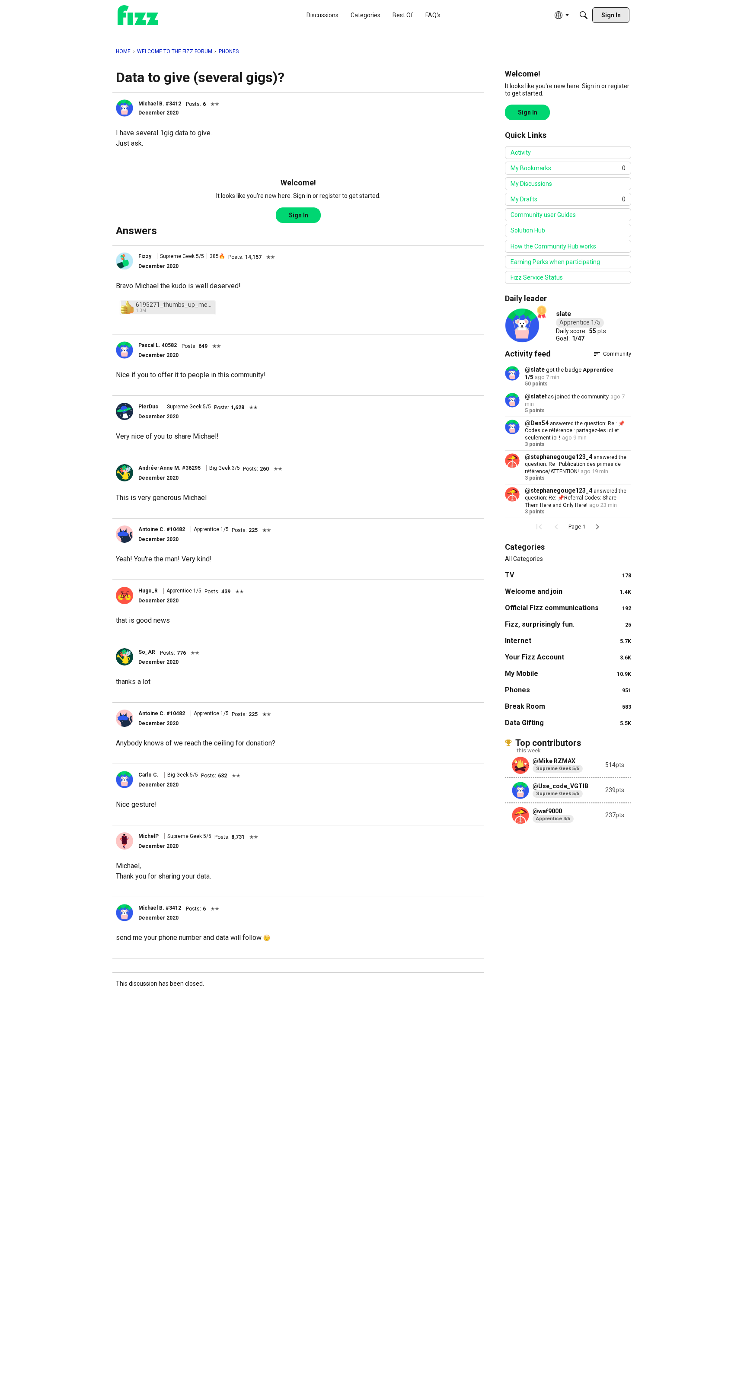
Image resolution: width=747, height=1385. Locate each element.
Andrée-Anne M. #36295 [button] (169, 468)
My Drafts (568, 199)
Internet (568, 641)
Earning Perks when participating (555, 261)
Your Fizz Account (568, 657)
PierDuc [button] (148, 407)
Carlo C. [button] (148, 775)
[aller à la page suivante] (597, 526)
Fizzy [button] (144, 256)
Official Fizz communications (568, 608)
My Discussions (531, 183)
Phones (568, 690)
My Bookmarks (568, 168)
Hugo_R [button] (148, 591)
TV (568, 575)
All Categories (524, 558)
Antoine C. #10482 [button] (161, 529)
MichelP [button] (148, 836)
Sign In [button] (298, 215)
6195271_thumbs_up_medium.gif (174, 305)
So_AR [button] (146, 652)
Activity (521, 152)
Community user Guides (543, 214)
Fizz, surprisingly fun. (568, 624)
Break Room (568, 706)
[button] (124, 108)
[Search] (583, 15)
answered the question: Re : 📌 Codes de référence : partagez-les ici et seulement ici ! (575, 430)
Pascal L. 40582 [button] (157, 345)
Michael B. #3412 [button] (159, 104)
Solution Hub (528, 230)
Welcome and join (568, 591)
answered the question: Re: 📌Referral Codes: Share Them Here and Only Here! (575, 498)
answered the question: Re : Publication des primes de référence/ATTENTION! (575, 464)
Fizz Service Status (537, 277)
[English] (138, 15)
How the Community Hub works (553, 246)
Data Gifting (568, 723)
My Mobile (568, 673)
